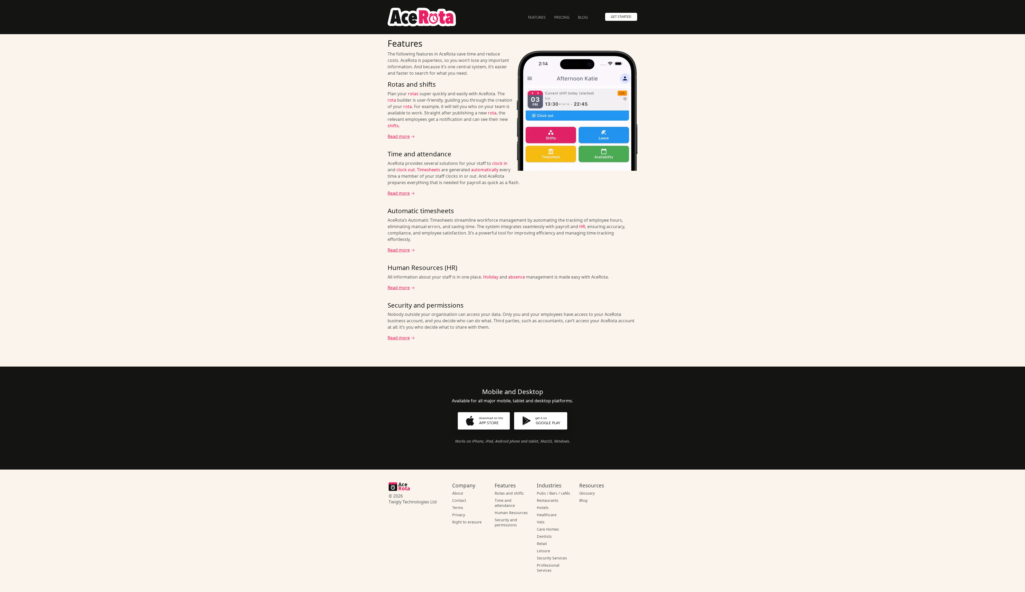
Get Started (621, 16)
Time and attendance (505, 503)
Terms (457, 507)
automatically (484, 170)
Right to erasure (467, 522)
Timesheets (428, 170)
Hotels (543, 507)
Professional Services (548, 568)
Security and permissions (506, 522)
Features (537, 17)
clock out (405, 170)
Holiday (490, 277)
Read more (399, 136)
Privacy (458, 514)
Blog (583, 17)
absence (516, 277)
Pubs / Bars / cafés (553, 493)
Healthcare (547, 514)
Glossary (587, 493)
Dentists (544, 536)
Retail (542, 543)
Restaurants (547, 500)
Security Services (552, 558)
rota (392, 100)
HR (582, 226)
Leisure (543, 550)
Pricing (561, 17)
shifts (393, 126)
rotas (413, 94)
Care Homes (548, 529)
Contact (459, 500)
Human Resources (511, 512)
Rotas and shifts (509, 493)
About (457, 493)
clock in (499, 163)
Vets (541, 522)
